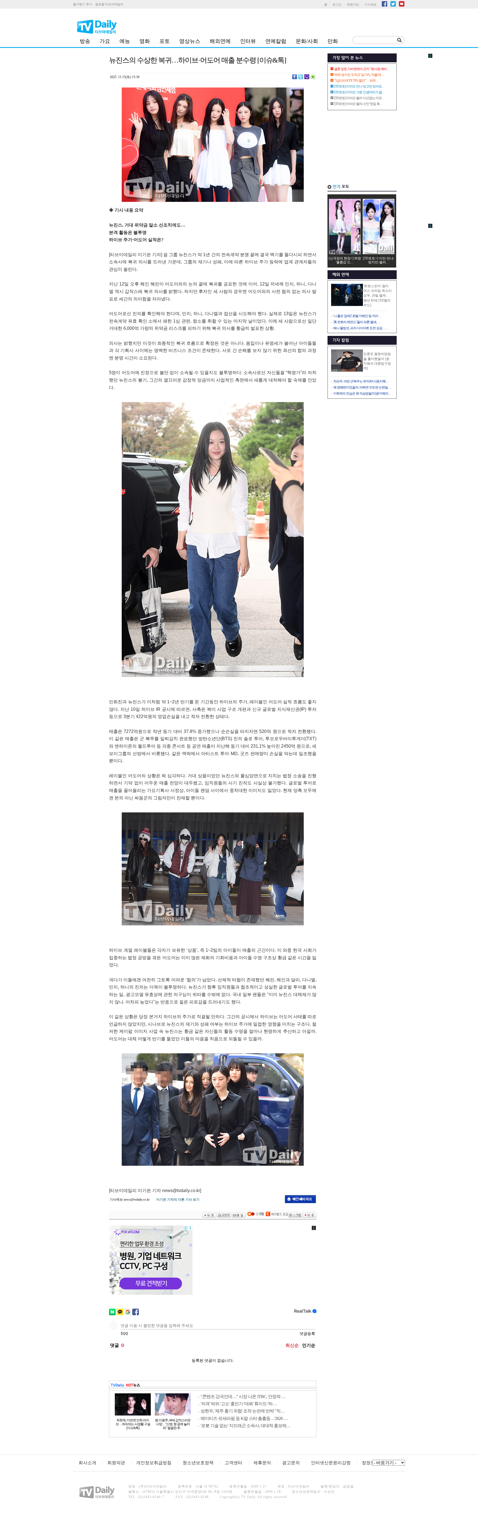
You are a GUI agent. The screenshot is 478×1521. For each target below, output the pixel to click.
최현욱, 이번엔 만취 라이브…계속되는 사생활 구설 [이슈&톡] (133, 1424)
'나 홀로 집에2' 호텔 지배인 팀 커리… (357, 316)
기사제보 (370, 4)
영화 (144, 41)
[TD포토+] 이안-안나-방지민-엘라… (378, 260)
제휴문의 (262, 1462)
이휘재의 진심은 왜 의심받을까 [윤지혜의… (362, 393)
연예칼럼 (275, 41)
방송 (85, 41)
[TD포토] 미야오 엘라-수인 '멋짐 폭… (358, 104)
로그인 (337, 4)
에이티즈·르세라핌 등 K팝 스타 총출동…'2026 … (244, 1418)
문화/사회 (307, 41)
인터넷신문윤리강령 (331, 1462)
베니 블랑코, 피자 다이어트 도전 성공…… (360, 328)
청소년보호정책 (198, 1462)
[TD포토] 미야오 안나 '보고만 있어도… (359, 86)
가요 (105, 41)
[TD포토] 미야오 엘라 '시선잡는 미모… (359, 98)
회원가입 (353, 4)
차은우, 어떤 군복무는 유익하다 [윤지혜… (361, 381)
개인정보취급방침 (154, 1462)
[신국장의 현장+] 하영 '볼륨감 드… (345, 260)
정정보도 (371, 1462)
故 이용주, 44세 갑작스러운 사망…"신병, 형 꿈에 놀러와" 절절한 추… (173, 1424)
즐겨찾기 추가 (82, 4)
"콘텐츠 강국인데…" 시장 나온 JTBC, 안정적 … (243, 1396)
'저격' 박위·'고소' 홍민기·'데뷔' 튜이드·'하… (239, 1403)
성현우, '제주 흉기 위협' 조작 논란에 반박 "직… (243, 1411)
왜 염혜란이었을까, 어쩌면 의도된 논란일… (362, 387)
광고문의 (291, 1462)
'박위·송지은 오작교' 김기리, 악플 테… (359, 75)
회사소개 (87, 1462)
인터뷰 (248, 41)
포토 (164, 41)
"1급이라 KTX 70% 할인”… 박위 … (356, 81)
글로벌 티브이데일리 (109, 4)
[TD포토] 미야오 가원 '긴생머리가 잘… (359, 92)
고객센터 (233, 1462)
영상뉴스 (189, 41)
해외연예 (220, 41)
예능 (124, 41)
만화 (333, 41)
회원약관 (116, 1462)
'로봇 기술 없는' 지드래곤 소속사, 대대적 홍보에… (245, 1425)
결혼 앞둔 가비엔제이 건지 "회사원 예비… (362, 69)
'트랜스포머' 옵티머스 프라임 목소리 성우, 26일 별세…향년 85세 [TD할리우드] (377, 295)
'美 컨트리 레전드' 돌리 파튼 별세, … (356, 322)
